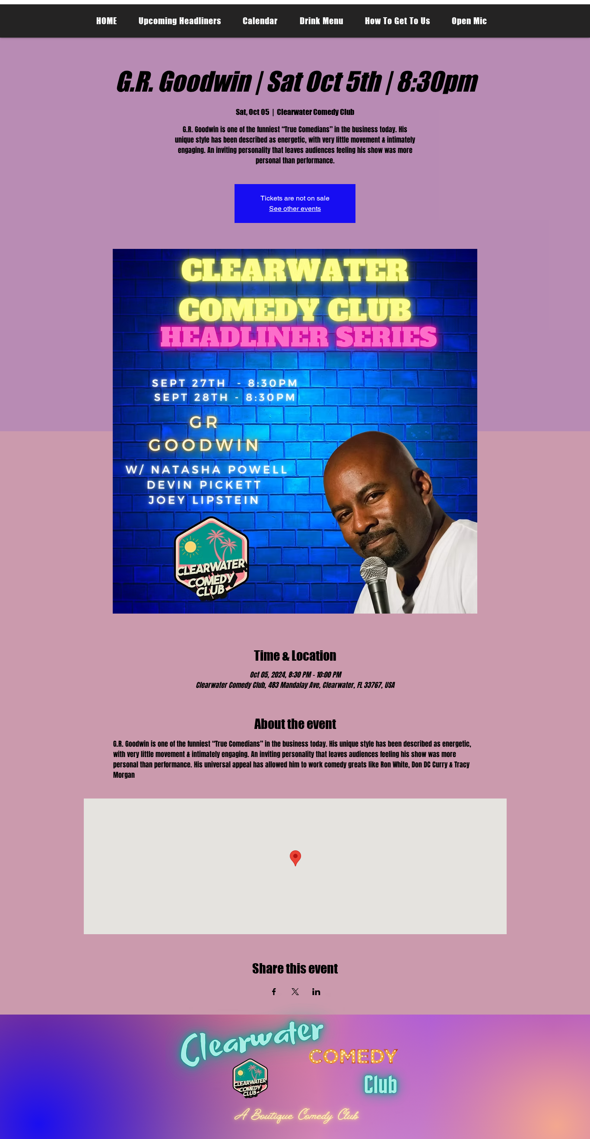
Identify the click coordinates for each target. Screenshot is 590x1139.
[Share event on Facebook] (274, 991)
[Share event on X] (295, 991)
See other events (295, 208)
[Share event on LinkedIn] (316, 991)
